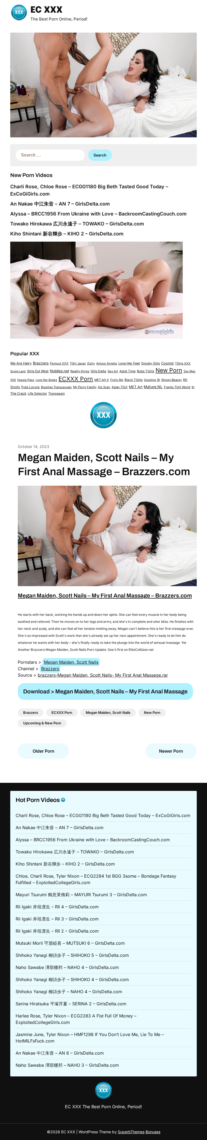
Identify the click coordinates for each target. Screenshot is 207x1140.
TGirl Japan (78, 363)
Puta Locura (30, 387)
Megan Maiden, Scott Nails (71, 662)
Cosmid (167, 363)
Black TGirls (134, 380)
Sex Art (113, 371)
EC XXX (46, 10)
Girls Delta (98, 371)
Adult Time (127, 371)
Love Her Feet (129, 363)
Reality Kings (79, 371)
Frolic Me (116, 380)
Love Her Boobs (46, 380)
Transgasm (56, 393)
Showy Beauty (171, 380)
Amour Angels (106, 363)
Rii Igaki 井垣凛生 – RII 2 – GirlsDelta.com (57, 931)
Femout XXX (59, 363)
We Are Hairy (21, 363)
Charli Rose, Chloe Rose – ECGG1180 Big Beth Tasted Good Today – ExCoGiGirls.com (103, 815)
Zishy (91, 363)
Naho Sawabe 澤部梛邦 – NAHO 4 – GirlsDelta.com (67, 967)
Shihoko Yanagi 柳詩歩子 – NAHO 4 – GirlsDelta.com (69, 991)
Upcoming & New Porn (42, 723)
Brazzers (41, 363)
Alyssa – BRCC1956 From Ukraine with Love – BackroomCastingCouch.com (98, 214)
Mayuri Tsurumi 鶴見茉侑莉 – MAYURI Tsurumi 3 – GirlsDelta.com (81, 894)
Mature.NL (153, 386)
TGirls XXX (183, 363)
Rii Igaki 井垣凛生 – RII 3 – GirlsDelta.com (57, 919)
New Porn (169, 370)
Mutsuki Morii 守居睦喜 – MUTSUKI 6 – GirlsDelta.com (70, 943)
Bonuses (153, 1131)
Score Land (18, 371)
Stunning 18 (152, 380)
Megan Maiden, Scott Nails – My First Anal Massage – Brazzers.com (105, 596)
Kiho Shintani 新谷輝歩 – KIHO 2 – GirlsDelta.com (66, 234)
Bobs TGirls (145, 371)
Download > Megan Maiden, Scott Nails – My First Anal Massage (105, 691)
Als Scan (104, 387)
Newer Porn (171, 751)
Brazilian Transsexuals (56, 387)
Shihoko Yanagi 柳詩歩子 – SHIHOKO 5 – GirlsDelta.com (72, 955)
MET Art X (101, 380)
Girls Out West (38, 371)
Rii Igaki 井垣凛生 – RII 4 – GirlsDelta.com (57, 906)
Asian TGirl (119, 387)
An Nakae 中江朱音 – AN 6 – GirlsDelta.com (60, 1053)
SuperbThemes (131, 1131)
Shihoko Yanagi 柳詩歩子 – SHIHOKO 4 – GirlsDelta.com (72, 979)
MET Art (135, 387)
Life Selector (37, 393)
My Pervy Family (84, 387)
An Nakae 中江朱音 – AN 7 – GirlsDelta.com (60, 204)
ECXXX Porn (75, 378)
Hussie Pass (25, 380)
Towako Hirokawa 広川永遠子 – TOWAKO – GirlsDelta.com (77, 224)
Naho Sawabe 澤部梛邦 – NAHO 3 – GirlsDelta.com (67, 1065)
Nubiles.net (59, 371)
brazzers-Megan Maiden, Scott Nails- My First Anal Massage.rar (103, 675)
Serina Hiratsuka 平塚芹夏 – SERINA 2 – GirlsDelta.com (71, 1003)
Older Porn (43, 751)
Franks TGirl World (177, 387)
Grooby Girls (150, 363)
